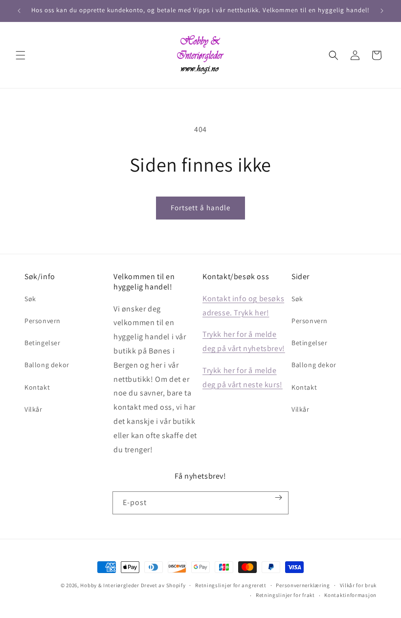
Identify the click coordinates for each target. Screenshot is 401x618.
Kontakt (37, 387)
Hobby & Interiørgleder (109, 585)
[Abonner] (278, 497)
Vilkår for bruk (358, 585)
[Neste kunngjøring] (382, 11)
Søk (30, 298)
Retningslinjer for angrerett (231, 585)
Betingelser (42, 342)
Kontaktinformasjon (350, 595)
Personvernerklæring (303, 585)
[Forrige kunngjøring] (19, 11)
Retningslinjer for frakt (285, 595)
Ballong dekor (46, 364)
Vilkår (33, 409)
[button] (20, 55)
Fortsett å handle (200, 207)
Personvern (42, 320)
